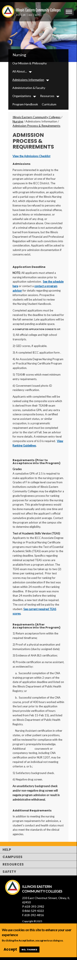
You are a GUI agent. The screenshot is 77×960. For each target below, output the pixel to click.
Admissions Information (28, 79)
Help (7, 849)
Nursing (19, 54)
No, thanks (29, 949)
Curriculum (49, 104)
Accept (10, 949)
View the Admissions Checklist (31, 156)
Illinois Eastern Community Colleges (37, 117)
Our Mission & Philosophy (29, 63)
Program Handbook (25, 104)
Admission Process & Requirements (36, 125)
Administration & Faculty (28, 88)
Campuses (13, 857)
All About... (19, 71)
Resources (47, 96)
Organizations (21, 96)
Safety (9, 871)
